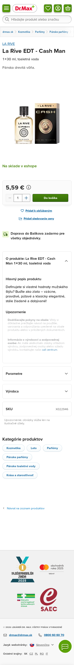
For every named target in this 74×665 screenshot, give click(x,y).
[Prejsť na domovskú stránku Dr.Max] (24, 8)
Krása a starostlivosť (20, 475)
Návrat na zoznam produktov (25, 508)
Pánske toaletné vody (21, 466)
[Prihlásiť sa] (58, 8)
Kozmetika (14, 448)
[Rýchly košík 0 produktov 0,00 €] (68, 8)
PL (36, 653)
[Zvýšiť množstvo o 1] (26, 198)
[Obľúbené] (48, 8)
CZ (31, 653)
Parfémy (52, 448)
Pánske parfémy (17, 457)
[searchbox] (37, 19)
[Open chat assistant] (65, 646)
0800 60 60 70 (54, 635)
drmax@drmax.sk (20, 635)
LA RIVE (8, 44)
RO (42, 653)
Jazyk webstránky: (15, 644)
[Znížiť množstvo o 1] (10, 198)
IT (47, 653)
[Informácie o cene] (28, 187)
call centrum (49, 349)
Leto (34, 448)
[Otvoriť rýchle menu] (6, 8)
